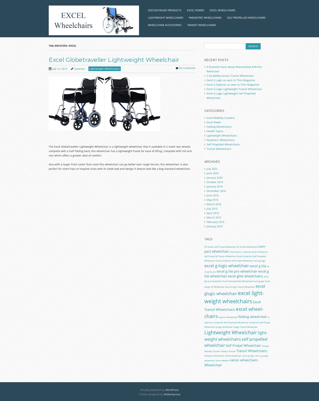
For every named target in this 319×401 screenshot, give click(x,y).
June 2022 (213, 173)
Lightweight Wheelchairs (165, 17)
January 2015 (215, 226)
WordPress (172, 390)
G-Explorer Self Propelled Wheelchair (230, 322)
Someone (79, 68)
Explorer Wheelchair (227, 317)
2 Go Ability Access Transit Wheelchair (230, 76)
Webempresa (172, 394)
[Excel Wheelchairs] (94, 30)
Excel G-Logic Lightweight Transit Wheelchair (234, 89)
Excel (232, 252)
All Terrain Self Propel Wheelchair (220, 247)
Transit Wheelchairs (201, 25)
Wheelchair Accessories (165, 25)
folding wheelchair (252, 316)
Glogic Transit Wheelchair (246, 327)
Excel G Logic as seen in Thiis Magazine (231, 80)
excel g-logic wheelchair (226, 266)
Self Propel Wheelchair (243, 345)
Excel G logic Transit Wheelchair (240, 287)
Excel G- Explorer (243, 252)
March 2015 (214, 217)
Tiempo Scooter (228, 351)
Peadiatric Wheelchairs (221, 140)
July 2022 (212, 169)
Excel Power (195, 10)
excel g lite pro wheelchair (237, 271)
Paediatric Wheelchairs (205, 17)
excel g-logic (259, 260)
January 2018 (215, 186)
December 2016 (216, 191)
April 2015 (213, 213)
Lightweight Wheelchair (230, 332)
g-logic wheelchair (224, 327)
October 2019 (215, 182)
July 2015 (212, 208)
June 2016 (213, 195)
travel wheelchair (233, 355)
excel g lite (258, 266)
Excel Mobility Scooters (221, 118)
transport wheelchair (214, 355)
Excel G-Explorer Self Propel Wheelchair (234, 260)
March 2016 (214, 204)
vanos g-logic (248, 355)
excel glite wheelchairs (245, 276)
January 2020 (215, 177)
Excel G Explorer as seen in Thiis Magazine (233, 84)
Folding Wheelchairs (219, 126)
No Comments (187, 68)
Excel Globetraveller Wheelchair (238, 281)
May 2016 (212, 200)
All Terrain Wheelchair (247, 247)
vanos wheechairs (244, 360)
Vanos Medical (222, 360)
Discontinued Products (164, 10)
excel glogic (258, 281)
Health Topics (215, 131)
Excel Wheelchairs (222, 10)
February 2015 (215, 222)
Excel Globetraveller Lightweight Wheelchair (114, 59)
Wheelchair (213, 365)
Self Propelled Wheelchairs (246, 17)
